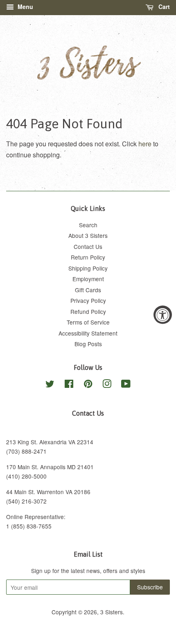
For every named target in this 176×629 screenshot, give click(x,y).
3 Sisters (111, 612)
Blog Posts (88, 344)
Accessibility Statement (88, 333)
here (144, 143)
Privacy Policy (88, 300)
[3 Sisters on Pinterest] (88, 385)
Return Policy (88, 257)
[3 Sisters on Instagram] (106, 385)
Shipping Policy (88, 268)
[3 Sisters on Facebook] (69, 385)
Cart (163, 6)
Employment (88, 279)
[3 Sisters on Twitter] (49, 385)
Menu (24, 6)
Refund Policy (88, 311)
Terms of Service (88, 322)
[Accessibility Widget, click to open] (162, 314)
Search (88, 225)
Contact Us (88, 246)
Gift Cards (88, 290)
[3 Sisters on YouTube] (126, 385)
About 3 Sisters (88, 235)
